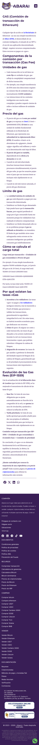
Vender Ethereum (8, 638)
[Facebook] (3, 536)
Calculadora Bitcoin (9, 572)
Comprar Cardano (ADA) (11, 610)
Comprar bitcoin (8, 597)
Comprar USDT (7, 604)
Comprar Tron (7, 620)
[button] (35, 6)
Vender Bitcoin (7, 635)
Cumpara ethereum (9, 601)
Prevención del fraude (10, 557)
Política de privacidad (10, 547)
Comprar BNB (7, 626)
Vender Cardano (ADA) (10, 648)
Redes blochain (7, 679)
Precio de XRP (7, 589)
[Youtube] (21, 536)
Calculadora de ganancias (11, 569)
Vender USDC (7, 645)
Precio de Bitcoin (8, 582)
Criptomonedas (7, 670)
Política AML (6, 554)
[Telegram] (12, 536)
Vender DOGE (7, 651)
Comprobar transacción (11, 566)
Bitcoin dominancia (9, 576)
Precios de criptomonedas (12, 579)
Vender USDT (7, 642)
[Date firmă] (19, 694)
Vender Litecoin (7, 654)
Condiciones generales (10, 544)
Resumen (5, 667)
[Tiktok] (16, 536)
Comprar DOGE (7, 613)
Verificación (6, 683)
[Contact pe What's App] (34, 740)
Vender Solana (7, 658)
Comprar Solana (8, 623)
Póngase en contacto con (11, 521)
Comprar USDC (7, 607)
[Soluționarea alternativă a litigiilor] (19, 715)
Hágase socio (7, 524)
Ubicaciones (6, 527)
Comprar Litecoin (8, 617)
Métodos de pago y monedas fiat (14, 673)
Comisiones (6, 686)
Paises (4, 676)
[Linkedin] (7, 536)
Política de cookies (9, 551)
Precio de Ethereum (9, 585)
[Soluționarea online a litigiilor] (19, 705)
